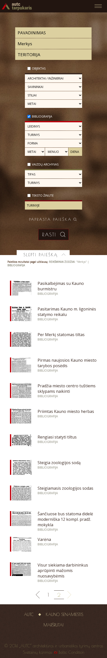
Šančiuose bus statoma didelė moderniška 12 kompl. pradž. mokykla (65, 519)
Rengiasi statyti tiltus (57, 437)
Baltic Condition (71, 652)
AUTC (29, 614)
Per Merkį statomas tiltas (61, 334)
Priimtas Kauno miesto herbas (66, 411)
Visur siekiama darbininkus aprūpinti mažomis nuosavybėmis (63, 570)
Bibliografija (42, 116)
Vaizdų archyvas (45, 164)
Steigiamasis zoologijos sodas (65, 488)
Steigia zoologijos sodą (59, 462)
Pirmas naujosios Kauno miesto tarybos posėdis (67, 362)
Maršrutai (53, 625)
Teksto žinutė (43, 195)
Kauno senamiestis (64, 614)
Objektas (39, 68)
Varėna (44, 539)
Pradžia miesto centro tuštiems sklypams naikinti (67, 388)
